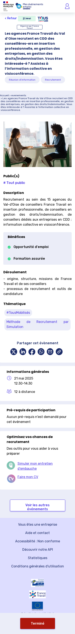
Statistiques (37, 558)
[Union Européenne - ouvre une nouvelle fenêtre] (37, 606)
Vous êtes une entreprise (37, 524)
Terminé (37, 623)
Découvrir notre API (37, 550)
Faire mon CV (28, 477)
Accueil (4, 95)
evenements (18, 95)
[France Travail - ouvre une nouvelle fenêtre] (37, 594)
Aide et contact (37, 533)
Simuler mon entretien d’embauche (35, 466)
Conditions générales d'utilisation (37, 566)
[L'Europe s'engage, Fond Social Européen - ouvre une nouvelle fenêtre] (37, 583)
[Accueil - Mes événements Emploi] (29, 6)
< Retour (11, 18)
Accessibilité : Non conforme (37, 541)
